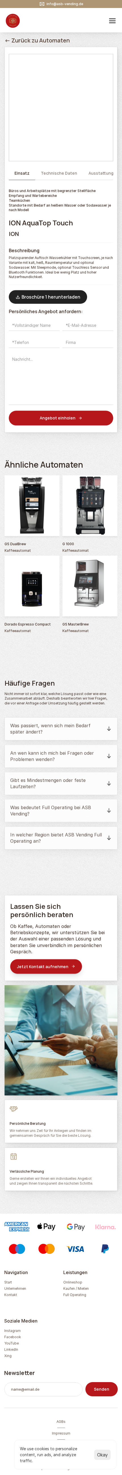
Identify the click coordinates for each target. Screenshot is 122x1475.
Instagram (12, 1331)
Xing (8, 1356)
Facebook (12, 1337)
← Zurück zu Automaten (37, 40)
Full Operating (74, 1295)
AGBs (61, 1421)
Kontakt (10, 1295)
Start (8, 1282)
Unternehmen (15, 1288)
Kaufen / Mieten (76, 1288)
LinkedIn (11, 1349)
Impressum (61, 1433)
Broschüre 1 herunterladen (51, 297)
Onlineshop (72, 1282)
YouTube (11, 1343)
